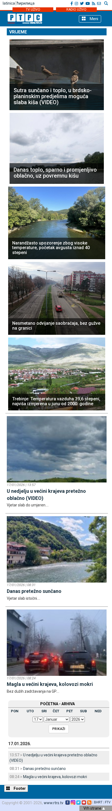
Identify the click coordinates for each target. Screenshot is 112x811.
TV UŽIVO (33, 9)
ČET (56, 711)
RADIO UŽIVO (76, 9)
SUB (83, 711)
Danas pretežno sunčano (44, 768)
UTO (30, 711)
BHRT (98, 802)
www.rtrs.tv (53, 803)
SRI (44, 711)
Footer (19, 788)
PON (14, 711)
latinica (9, 3)
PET (69, 711)
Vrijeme (18, 32)
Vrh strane (92, 808)
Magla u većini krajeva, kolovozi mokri (55, 777)
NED (98, 711)
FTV (108, 802)
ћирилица (26, 3)
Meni (93, 18)
